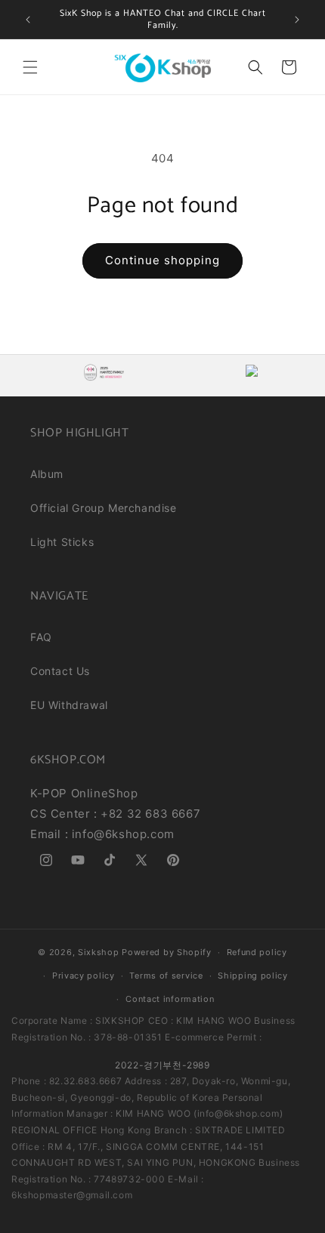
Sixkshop (98, 952)
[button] (30, 67)
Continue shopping (162, 260)
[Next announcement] (297, 19)
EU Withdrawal (69, 704)
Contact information (169, 999)
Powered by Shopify (167, 952)
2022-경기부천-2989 (162, 1065)
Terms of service (166, 975)
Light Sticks (62, 541)
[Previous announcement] (28, 19)
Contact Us (60, 670)
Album (46, 473)
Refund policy (257, 952)
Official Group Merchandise (103, 507)
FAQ (41, 636)
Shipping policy (253, 975)
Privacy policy (83, 975)
